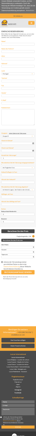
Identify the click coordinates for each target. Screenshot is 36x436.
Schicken (18, 427)
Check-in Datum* (7, 140)
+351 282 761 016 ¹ (25, 332)
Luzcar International (18, 357)
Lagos (18, 384)
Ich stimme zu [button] (18, 16)
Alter (3, 56)
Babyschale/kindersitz (8, 211)
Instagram (18, 390)
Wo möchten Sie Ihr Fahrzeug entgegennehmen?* (17, 164)
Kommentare (5, 108)
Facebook (18, 393)
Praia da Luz (18, 382)
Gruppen (13, 133)
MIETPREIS (4, 245)
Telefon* (4, 78)
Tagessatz (4, 254)
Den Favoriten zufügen (18, 340)
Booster (4, 219)
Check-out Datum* (7, 148)
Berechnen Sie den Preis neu (13, 240)
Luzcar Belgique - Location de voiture (18, 360)
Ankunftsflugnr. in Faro (9, 172)
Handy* (3, 93)
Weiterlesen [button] (30, 10)
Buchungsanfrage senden (18, 272)
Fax (2, 85)
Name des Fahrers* (7, 49)
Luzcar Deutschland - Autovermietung (18, 367)
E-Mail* (3, 100)
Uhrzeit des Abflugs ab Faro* (11, 201)
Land (3, 71)
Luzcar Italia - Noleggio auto (18, 369)
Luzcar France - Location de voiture (18, 364)
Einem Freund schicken (18, 346)
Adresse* (4, 63)
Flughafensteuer (18, 379)
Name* (3, 41)
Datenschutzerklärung (12, 267)
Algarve (18, 387)
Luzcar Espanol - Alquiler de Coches (18, 362)
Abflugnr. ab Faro (7, 194)
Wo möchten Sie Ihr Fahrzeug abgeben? (14, 187)
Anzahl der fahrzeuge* (9, 155)
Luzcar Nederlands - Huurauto (18, 371)
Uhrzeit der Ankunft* (8, 179)
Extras (3, 209)
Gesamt (3, 249)
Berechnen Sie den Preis (18, 231)
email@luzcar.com (18, 335)
